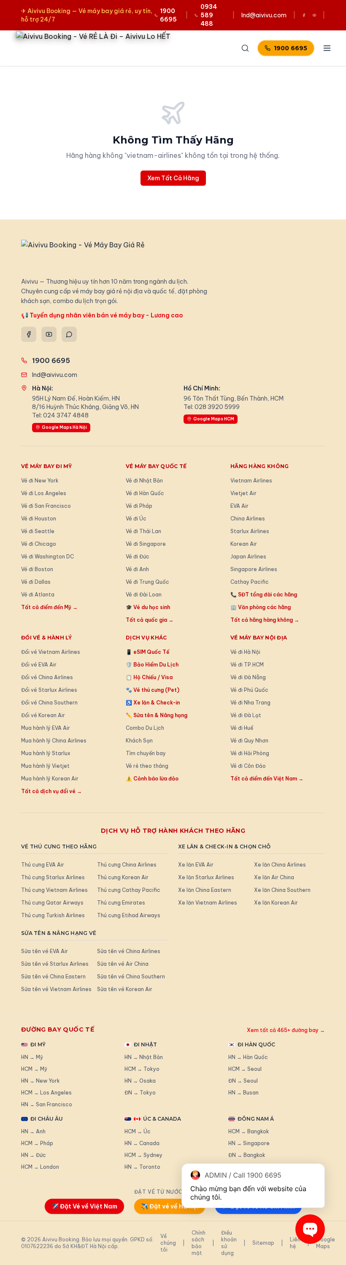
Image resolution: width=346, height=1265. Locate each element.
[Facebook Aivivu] (303, 15)
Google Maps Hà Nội (64, 427)
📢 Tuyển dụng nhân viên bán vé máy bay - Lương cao (102, 315)
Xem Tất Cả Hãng (173, 178)
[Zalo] (69, 334)
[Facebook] (28, 334)
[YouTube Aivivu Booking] (314, 15)
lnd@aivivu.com (264, 15)
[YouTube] (49, 334)
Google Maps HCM (213, 419)
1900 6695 (290, 48)
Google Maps (325, 1242)
